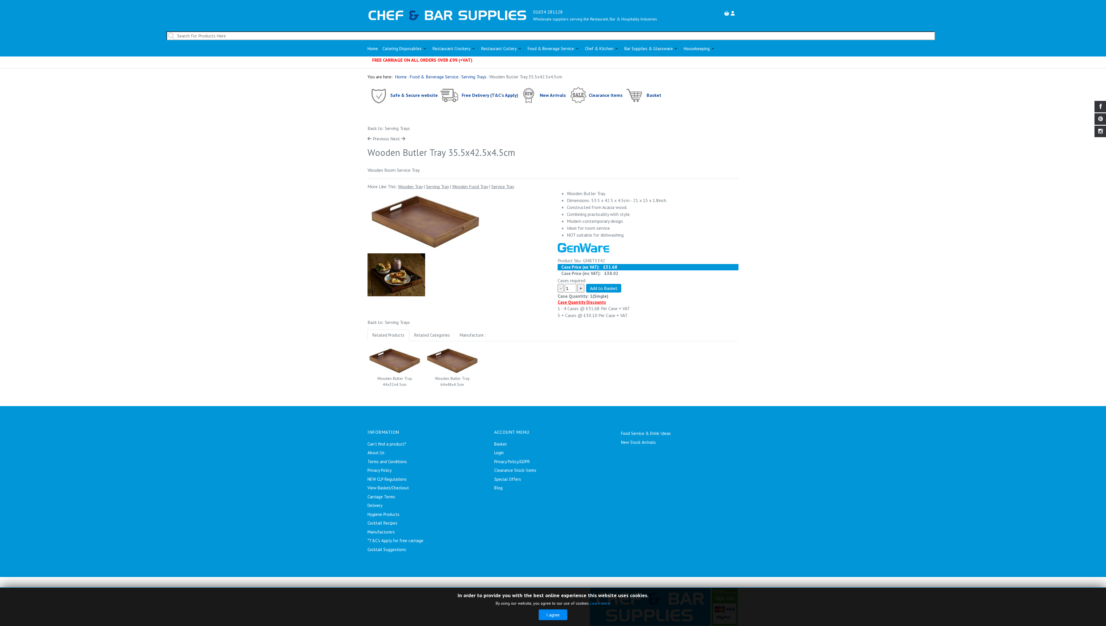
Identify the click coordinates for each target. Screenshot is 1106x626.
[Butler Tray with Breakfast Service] (396, 274)
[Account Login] (733, 13)
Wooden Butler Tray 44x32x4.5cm (394, 381)
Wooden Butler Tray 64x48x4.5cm (452, 381)
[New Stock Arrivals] (529, 95)
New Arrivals (553, 95)
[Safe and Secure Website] (378, 95)
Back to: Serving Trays (389, 128)
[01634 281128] (447, 15)
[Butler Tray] (425, 221)
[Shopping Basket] (727, 13)
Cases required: (572, 280)
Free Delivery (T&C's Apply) (490, 95)
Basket (654, 95)
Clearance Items (606, 95)
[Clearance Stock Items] (578, 95)
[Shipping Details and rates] (450, 95)
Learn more (600, 603)
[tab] (388, 335)
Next (395, 139)
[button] (405, 48)
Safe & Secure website (414, 95)
